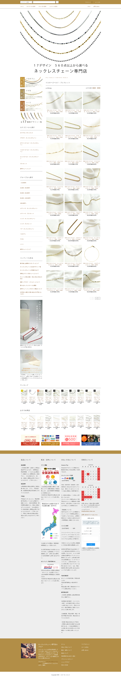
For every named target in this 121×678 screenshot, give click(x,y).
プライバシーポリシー (67, 659)
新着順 (98, 88)
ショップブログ (65, 662)
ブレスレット (51, 77)
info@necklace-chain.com (88, 511)
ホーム (22, 6)
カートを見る (84, 647)
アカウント (88, 2)
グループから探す (42, 6)
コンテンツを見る (53, 6)
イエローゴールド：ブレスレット (62, 77)
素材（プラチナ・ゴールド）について (30, 282)
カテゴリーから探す (31, 6)
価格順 (94, 88)
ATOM (66, 665)
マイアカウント (85, 644)
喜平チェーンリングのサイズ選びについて (31, 288)
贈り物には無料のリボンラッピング (29, 263)
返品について (64, 653)
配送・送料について (66, 650)
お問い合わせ (96, 6)
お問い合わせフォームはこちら (89, 514)
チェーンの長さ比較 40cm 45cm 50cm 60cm (31, 277)
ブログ (88, 6)
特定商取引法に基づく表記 (68, 656)
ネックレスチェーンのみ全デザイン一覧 (30, 266)
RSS (62, 665)
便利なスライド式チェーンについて (29, 273)
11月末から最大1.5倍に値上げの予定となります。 (30, 293)
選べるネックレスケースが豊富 (28, 285)
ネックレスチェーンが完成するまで (29, 270)
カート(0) (97, 2)
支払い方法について (66, 647)
